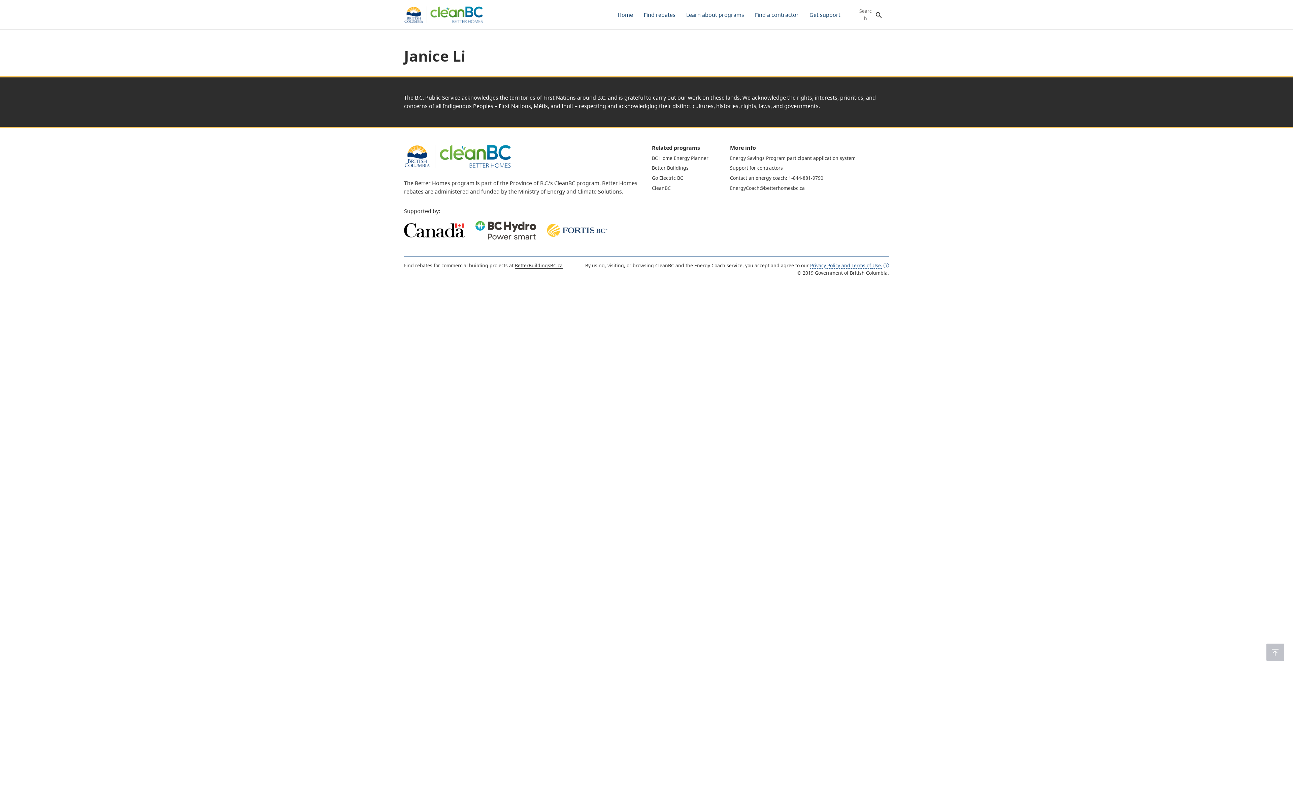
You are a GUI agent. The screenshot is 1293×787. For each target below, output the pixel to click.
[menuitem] (625, 15)
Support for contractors (756, 168)
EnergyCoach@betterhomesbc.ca (767, 188)
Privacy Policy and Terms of (846, 265)
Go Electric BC (667, 178)
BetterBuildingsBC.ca (539, 265)
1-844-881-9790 (806, 178)
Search (865, 14)
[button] (1275, 652)
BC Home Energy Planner (680, 158)
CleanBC (661, 188)
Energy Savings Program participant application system (793, 158)
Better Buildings (670, 168)
